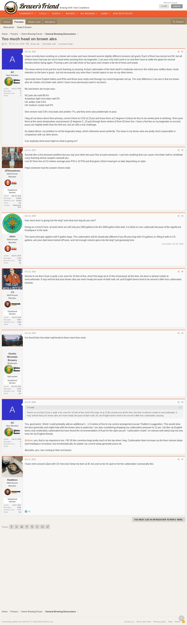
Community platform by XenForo (27, 622)
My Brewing (88, 13)
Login (164, 6)
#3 (182, 216)
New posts (9, 27)
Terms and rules (143, 621)
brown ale (35, 44)
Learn (104, 13)
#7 (182, 459)
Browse (70, 13)
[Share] (178, 51)
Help (170, 621)
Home (7, 22)
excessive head (65, 44)
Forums (19, 22)
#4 (182, 272)
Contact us (129, 621)
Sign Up (177, 6)
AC (5, 44)
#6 (182, 402)
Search (56, 13)
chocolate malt (49, 44)
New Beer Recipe (123, 13)
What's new (34, 22)
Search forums (24, 27)
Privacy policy (159, 621)
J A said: (30, 407)
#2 (182, 150)
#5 (182, 333)
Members (50, 22)
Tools (42, 13)
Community (26, 13)
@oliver (29, 440)
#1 (182, 52)
